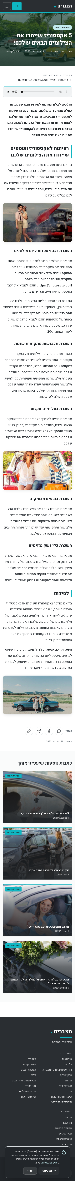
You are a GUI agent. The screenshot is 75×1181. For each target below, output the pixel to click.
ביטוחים (32, 1059)
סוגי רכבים (30, 1086)
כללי (33, 1075)
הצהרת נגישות (64, 1139)
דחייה (30, 1171)
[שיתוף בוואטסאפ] (59, 731)
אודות (68, 1117)
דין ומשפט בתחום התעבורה (57, 1070)
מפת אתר (66, 1144)
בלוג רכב (67, 1064)
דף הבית (67, 75)
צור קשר (67, 1123)
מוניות (68, 1081)
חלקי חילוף (66, 1075)
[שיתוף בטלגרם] (39, 731)
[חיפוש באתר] (17, 6)
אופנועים (67, 1059)
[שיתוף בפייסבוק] (49, 731)
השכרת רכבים (62, 27)
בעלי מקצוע (29, 1064)
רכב (70, 1091)
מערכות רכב (65, 1086)
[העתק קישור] (29, 731)
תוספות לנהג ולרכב (61, 1102)
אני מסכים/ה (49, 1171)
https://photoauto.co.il (55, 285)
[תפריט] (7, 6)
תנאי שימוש (65, 1134)
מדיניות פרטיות (63, 1128)
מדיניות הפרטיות (49, 1162)
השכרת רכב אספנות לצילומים (50, 649)
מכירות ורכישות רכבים (24, 1081)
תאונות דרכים (28, 1097)
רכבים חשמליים (27, 1091)
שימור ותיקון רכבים (61, 1097)
